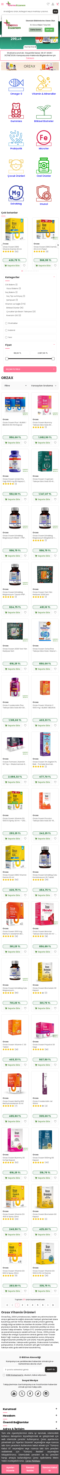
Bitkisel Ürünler (14, 307)
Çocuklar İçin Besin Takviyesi (21, 311)
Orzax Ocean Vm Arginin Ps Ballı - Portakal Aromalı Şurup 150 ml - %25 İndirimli (45, 763)
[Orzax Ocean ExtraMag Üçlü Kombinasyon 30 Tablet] (45, 857)
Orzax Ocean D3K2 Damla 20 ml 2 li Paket (45, 248)
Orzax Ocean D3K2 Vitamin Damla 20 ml (12, 248)
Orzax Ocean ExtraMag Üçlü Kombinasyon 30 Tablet (45, 876)
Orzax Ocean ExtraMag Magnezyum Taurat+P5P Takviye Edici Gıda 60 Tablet (14, 593)
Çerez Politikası (32, 1460)
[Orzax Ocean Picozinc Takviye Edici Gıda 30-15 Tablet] (45, 800)
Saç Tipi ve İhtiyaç (15, 296)
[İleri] (48, 1305)
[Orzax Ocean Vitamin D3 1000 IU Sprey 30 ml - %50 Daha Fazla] (15, 800)
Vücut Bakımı (13, 288)
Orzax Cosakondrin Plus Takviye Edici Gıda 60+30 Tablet (14, 706)
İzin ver (49, 29)
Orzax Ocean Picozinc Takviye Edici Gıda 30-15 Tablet (43, 819)
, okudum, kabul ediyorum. (26, 1375)
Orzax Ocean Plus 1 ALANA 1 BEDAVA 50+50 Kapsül (14, 423)
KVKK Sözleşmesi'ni (14, 1375)
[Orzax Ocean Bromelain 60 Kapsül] (45, 1196)
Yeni (10, 337)
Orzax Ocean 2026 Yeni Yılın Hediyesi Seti (15, 650)
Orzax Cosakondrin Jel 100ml (42, 1102)
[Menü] (2, 4)
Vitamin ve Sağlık (15, 304)
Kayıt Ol (51, 1369)
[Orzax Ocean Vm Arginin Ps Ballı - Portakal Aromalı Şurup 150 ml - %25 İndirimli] (45, 744)
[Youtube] (14, 1396)
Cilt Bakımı (11, 284)
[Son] (53, 1305)
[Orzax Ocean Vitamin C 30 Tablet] (15, 1027)
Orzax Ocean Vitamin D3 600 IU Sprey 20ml (13, 1272)
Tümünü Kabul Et (49, 1469)
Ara (55, 11)
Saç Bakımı (11, 292)
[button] (22, 270)
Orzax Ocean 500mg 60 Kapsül (43, 1159)
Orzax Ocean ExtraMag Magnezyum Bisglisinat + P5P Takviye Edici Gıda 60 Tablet (44, 537)
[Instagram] (46, 1396)
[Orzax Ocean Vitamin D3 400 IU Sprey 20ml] (15, 1196)
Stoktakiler (13, 323)
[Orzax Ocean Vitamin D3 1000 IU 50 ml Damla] (45, 1253)
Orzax (5, 244)
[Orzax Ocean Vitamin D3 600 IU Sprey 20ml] (15, 1253)
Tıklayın (30, 58)
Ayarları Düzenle (10, 1469)
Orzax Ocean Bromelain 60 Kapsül (45, 1215)
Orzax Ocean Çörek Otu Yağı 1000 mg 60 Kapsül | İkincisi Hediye (14, 480)
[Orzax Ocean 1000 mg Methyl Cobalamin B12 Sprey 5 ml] (15, 914)
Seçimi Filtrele (13, 369)
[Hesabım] (53, 4)
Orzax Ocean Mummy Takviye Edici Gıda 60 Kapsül (42, 423)
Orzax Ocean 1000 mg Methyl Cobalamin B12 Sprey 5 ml (12, 932)
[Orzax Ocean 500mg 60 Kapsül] (45, 1140)
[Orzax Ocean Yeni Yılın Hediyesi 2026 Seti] (45, 574)
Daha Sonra (35, 29)
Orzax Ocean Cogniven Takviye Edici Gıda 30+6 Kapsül (43, 480)
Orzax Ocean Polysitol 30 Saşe (44, 1045)
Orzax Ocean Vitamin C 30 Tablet (14, 1045)
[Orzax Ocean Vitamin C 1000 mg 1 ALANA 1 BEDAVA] (45, 687)
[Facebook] (30, 1396)
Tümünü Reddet (30, 1469)
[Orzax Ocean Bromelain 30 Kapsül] (45, 970)
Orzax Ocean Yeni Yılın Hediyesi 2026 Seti (42, 593)
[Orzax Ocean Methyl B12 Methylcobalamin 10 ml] (15, 1083)
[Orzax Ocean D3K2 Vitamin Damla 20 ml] (14, 229)
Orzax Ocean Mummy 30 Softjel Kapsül (14, 1159)
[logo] (15, 4)
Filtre (7, 385)
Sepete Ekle (13, 265)
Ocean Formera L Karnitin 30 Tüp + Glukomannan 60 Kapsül (14, 763)
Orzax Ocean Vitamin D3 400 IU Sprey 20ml (13, 1215)
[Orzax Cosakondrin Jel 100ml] (45, 1083)
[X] (22, 1396)
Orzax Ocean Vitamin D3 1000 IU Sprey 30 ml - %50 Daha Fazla (14, 819)
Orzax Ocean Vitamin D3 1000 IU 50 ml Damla (43, 1272)
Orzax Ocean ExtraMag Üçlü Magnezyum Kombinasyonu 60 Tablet (15, 989)
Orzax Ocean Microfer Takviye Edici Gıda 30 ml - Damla (44, 932)
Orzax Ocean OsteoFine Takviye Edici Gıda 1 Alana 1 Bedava (44, 650)
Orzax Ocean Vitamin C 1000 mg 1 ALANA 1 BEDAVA (44, 706)
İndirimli (11, 330)
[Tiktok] (38, 1396)
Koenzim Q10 (13, 315)
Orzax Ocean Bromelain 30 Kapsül (44, 989)
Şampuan (12, 300)
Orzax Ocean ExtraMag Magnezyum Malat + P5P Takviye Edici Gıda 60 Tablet (14, 537)
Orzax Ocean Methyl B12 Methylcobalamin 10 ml (13, 1102)
